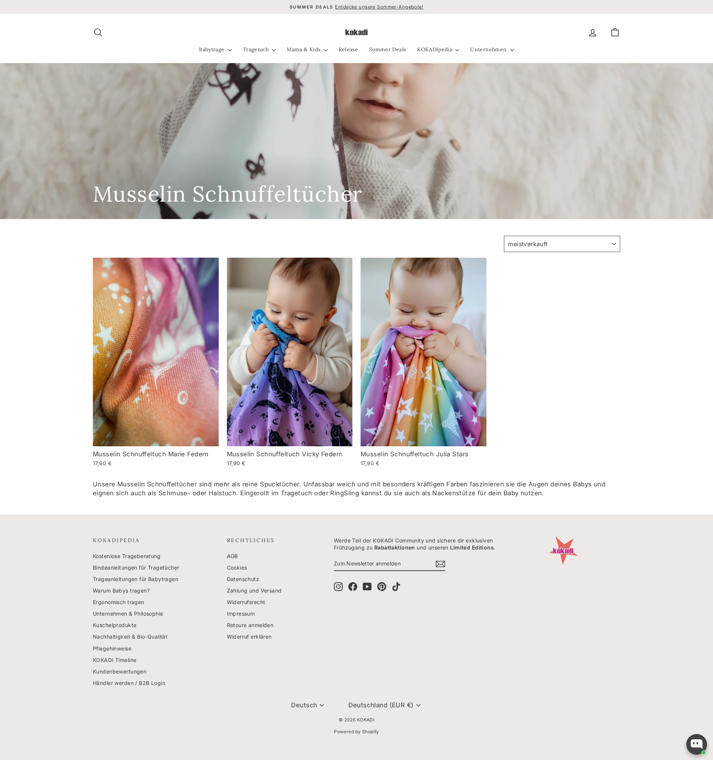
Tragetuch (256, 49)
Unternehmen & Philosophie (128, 613)
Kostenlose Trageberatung (126, 556)
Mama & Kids (304, 49)
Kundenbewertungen (119, 671)
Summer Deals (387, 49)
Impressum (241, 613)
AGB (232, 556)
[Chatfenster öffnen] (696, 744)
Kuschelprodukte (114, 625)
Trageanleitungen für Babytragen (135, 579)
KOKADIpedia (435, 49)
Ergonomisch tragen (118, 602)
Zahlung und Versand (254, 590)
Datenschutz (243, 579)
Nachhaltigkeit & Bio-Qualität (130, 636)
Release (348, 49)
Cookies (237, 567)
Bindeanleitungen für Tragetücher (136, 567)
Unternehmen (489, 49)
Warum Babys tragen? (121, 590)
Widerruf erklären (249, 636)
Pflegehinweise (112, 648)
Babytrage (212, 49)
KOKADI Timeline (114, 660)
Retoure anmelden (250, 625)
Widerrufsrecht (246, 602)
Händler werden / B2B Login (129, 683)
